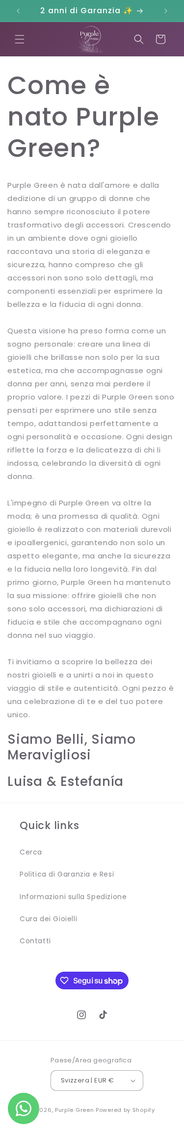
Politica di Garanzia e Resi (67, 874)
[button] (19, 39)
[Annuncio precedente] (18, 11)
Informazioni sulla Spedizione (73, 897)
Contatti (35, 941)
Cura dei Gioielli (48, 919)
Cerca (31, 852)
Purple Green (74, 1110)
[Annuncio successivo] (166, 11)
